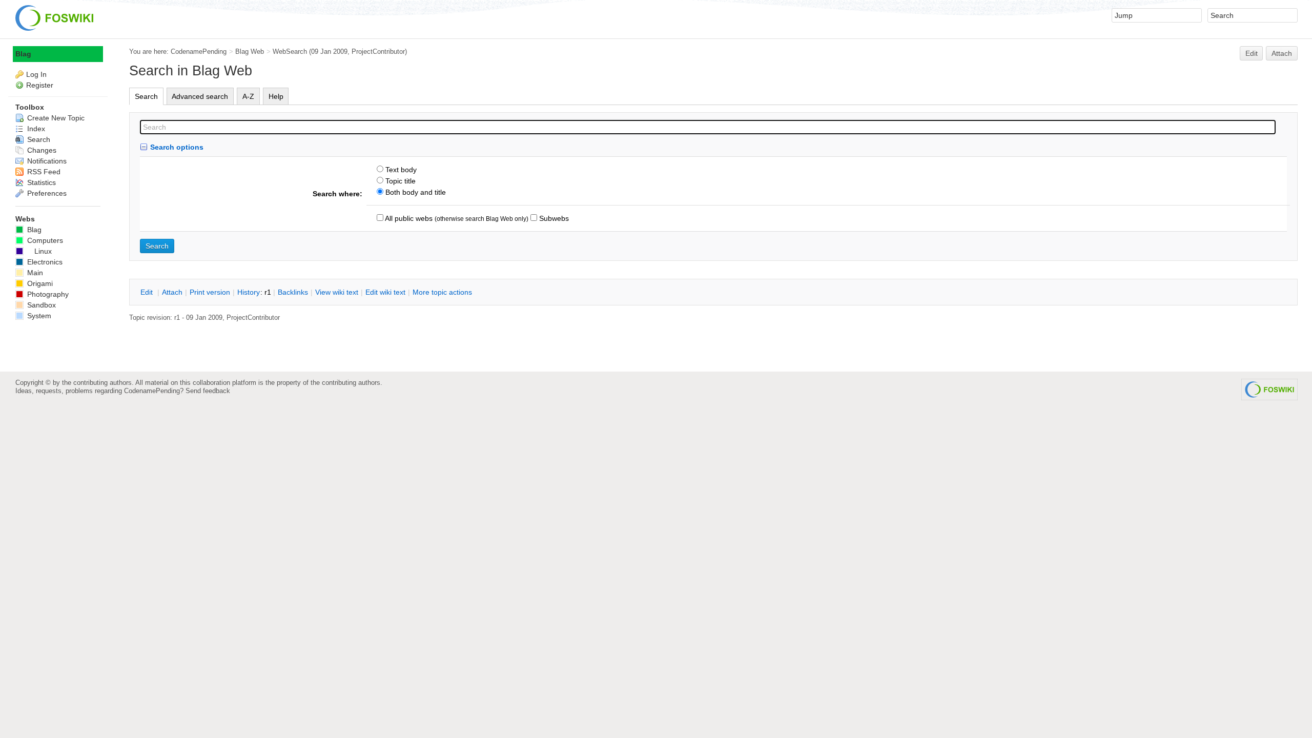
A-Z (248, 96)
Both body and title (414, 192)
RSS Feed (42, 172)
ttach (172, 292)
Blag (23, 54)
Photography (47, 294)
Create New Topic (55, 118)
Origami (39, 283)
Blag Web (249, 51)
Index (35, 129)
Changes (40, 150)
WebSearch (290, 51)
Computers (44, 240)
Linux (43, 251)
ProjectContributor (378, 51)
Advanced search (200, 96)
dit (147, 292)
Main (34, 273)
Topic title (399, 181)
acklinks (293, 292)
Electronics (44, 262)
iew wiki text (336, 292)
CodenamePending (199, 51)
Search (146, 96)
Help (276, 96)
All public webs (408, 218)
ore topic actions (442, 292)
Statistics (40, 182)
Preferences (46, 193)
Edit (1251, 53)
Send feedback (208, 391)
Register (39, 85)
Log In (36, 74)
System (38, 316)
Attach (1282, 53)
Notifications (46, 161)
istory (248, 292)
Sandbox (40, 305)
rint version (210, 292)
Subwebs (553, 218)
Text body (400, 170)
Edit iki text (385, 292)
